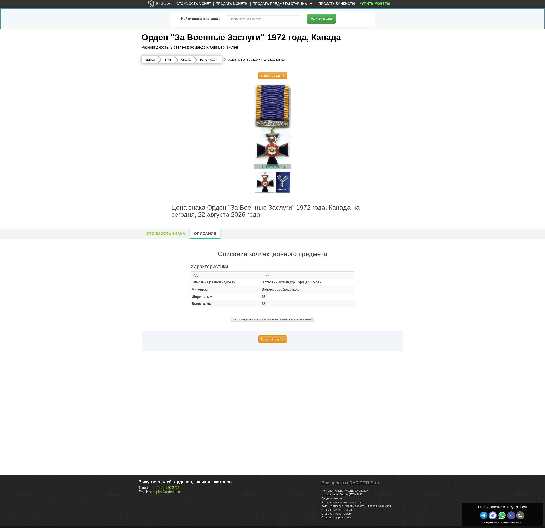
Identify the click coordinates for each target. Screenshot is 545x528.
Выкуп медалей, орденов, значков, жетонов (185, 481)
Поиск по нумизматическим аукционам (344, 490)
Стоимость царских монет (337, 517)
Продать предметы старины (280, 4)
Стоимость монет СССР (336, 513)
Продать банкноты (336, 4)
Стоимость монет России (336, 509)
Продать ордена (272, 75)
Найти (321, 18)
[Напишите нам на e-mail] (511, 515)
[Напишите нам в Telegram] (484, 515)
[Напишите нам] (493, 515)
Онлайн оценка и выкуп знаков (502, 507)
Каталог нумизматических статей (341, 502)
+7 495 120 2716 (167, 487)
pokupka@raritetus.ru (165, 492)
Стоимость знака (165, 233)
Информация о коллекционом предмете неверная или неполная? (272, 319)
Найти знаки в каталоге (201, 18)
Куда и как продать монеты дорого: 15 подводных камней (356, 506)
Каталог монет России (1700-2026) (342, 494)
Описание (205, 233)
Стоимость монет (193, 4)
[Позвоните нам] (520, 515)
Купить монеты (375, 4)
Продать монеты (232, 4)
